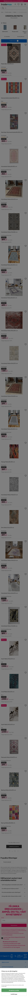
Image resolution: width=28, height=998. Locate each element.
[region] (14, 983)
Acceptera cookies (14, 990)
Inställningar (14, 994)
